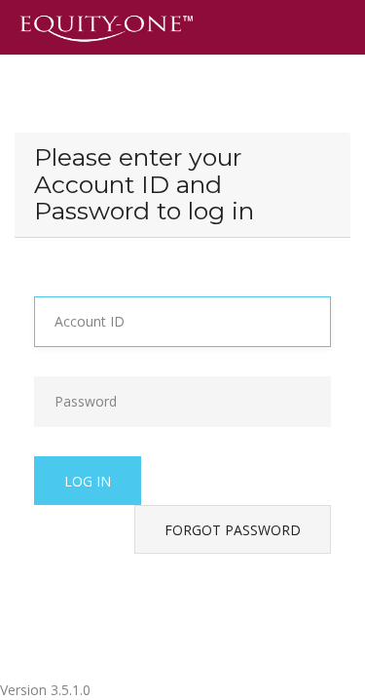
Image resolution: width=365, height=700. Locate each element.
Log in (87, 481)
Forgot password (232, 530)
